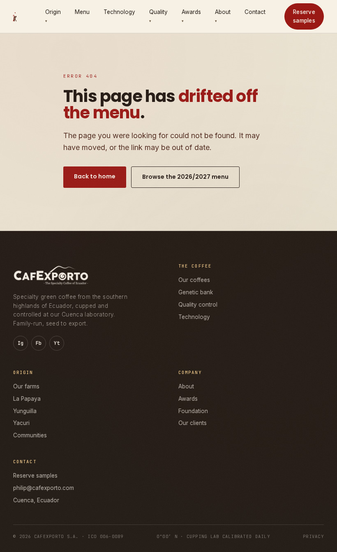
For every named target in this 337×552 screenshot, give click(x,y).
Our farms (26, 386)
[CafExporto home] (14, 16)
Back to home (94, 176)
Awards (188, 398)
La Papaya (27, 398)
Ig (21, 343)
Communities (30, 435)
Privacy (313, 536)
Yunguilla (25, 411)
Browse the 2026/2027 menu (185, 177)
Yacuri (21, 423)
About (186, 386)
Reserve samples (304, 16)
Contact (255, 12)
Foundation (193, 411)
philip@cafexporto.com (43, 488)
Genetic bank (195, 292)
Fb (39, 343)
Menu (82, 12)
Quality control (197, 304)
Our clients (192, 423)
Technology (119, 12)
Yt (57, 343)
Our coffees (194, 280)
